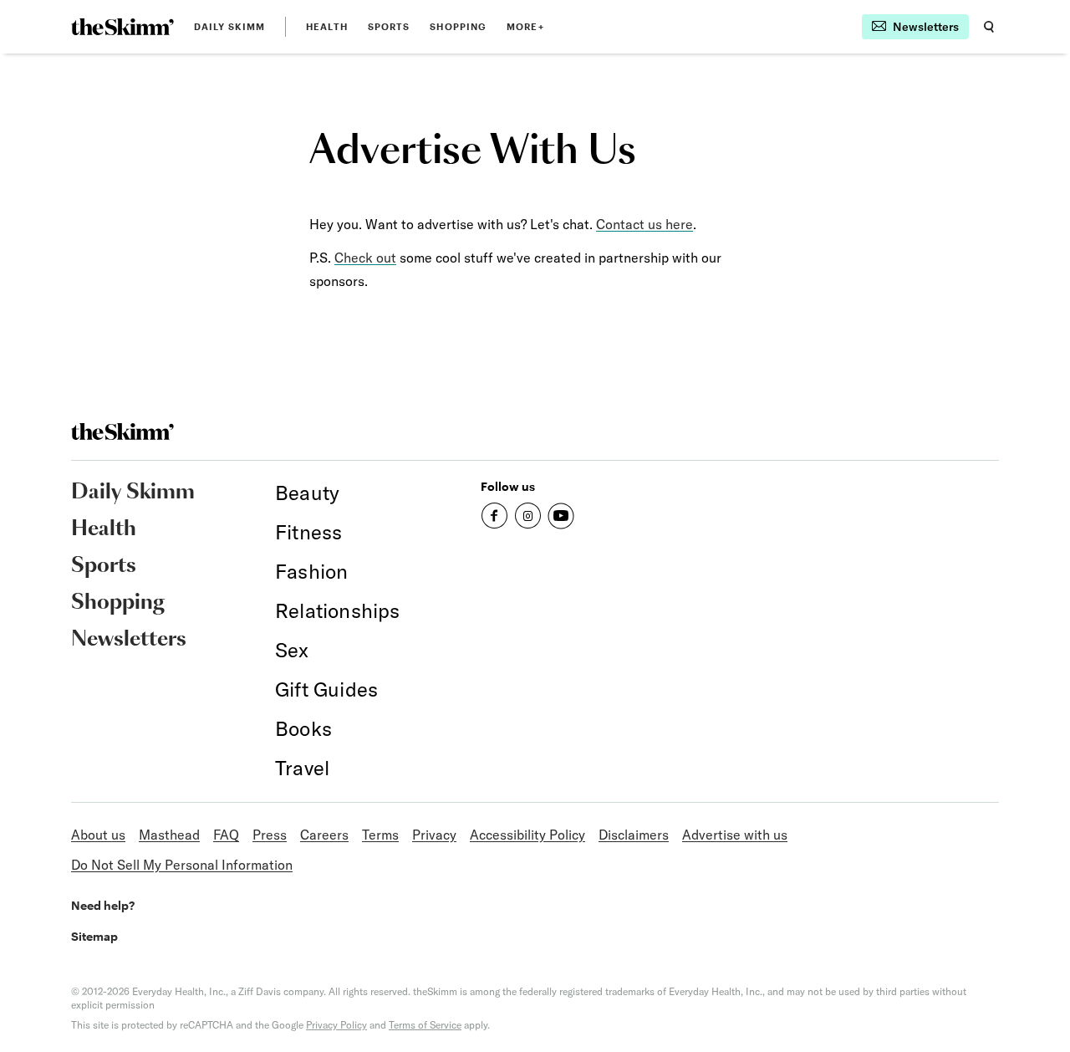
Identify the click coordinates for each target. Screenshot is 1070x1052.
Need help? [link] (103, 905)
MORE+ (525, 26)
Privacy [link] (434, 834)
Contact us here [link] (644, 224)
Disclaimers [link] (634, 834)
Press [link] (269, 834)
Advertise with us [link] (734, 834)
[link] (122, 26)
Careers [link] (324, 834)
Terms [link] (380, 834)
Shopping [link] (458, 26)
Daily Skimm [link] (229, 26)
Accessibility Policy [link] (527, 834)
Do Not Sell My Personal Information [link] (182, 864)
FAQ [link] (226, 834)
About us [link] (98, 834)
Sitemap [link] (94, 936)
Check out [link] (365, 257)
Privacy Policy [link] (336, 1025)
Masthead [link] (169, 834)
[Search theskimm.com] (989, 26)
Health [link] (327, 26)
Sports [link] (389, 26)
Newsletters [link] (128, 640)
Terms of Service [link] (425, 1025)
